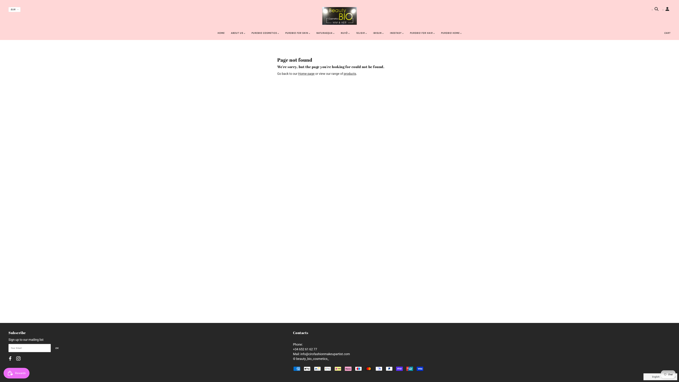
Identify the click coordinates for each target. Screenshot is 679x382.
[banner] (339, 16)
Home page (306, 74)
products (350, 74)
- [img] (652, 10)
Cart (667, 32)
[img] (10, 359)
